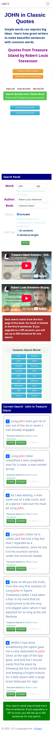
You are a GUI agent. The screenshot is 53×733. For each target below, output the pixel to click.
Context (11, 442)
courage (18, 371)
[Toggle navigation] (47, 3)
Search (25, 243)
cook (19, 380)
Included (24, 214)
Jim (19, 356)
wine (34, 371)
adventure (18, 385)
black (34, 390)
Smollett (18, 366)
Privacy (38, 728)
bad (34, 385)
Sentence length (29, 235)
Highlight (21, 442)
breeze (19, 395)
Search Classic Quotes (25, 107)
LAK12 (5, 3)
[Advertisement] (26, 146)
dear (19, 375)
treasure (34, 366)
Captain (34, 395)
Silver (34, 361)
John (19, 361)
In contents (26, 230)
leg (34, 375)
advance (34, 380)
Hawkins (34, 356)
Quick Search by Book (25, 113)
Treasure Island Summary (28, 71)
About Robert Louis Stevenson (28, 76)
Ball (18, 390)
